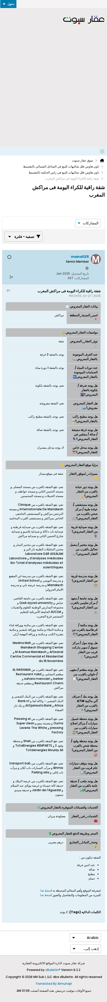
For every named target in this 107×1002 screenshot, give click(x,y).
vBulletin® (52, 970)
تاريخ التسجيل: (80, 273)
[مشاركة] (11, 276)
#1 (8, 290)
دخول (10, 4)
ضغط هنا (45, 890)
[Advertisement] (53, 90)
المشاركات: (81, 278)
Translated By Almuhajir (53, 983)
